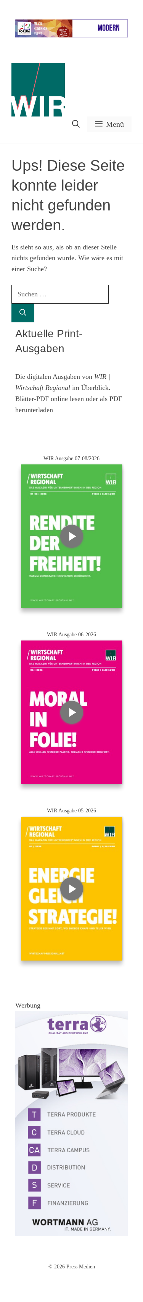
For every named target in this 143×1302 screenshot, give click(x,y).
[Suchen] (22, 313)
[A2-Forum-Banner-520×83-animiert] (71, 36)
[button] (75, 124)
